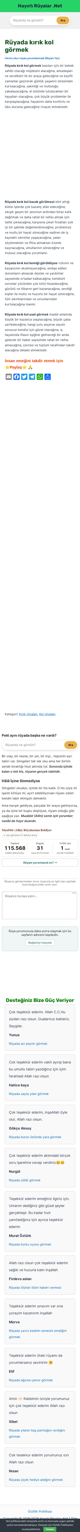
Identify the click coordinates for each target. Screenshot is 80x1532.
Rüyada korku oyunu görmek (30, 1244)
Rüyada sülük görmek (25, 1180)
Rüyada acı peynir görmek (28, 1044)
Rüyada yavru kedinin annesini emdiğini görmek (38, 1334)
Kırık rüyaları (28, 714)
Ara (62, 20)
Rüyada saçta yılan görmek (29, 1094)
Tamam (50, 1529)
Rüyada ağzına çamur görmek (31, 1380)
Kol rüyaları (47, 714)
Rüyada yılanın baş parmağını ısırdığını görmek (37, 1433)
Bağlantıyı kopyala (40, 942)
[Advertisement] (40, 154)
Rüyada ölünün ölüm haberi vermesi (35, 1287)
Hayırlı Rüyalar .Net (40, 6)
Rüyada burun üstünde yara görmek (35, 1137)
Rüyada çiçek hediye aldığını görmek (36, 1480)
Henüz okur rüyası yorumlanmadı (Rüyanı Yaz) (32, 58)
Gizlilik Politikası (40, 1511)
